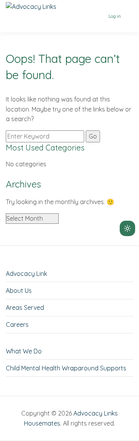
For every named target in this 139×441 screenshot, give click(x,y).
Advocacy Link (26, 273)
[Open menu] (128, 16)
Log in (114, 16)
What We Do (24, 351)
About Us (19, 290)
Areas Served (25, 307)
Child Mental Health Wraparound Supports (66, 368)
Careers (17, 324)
